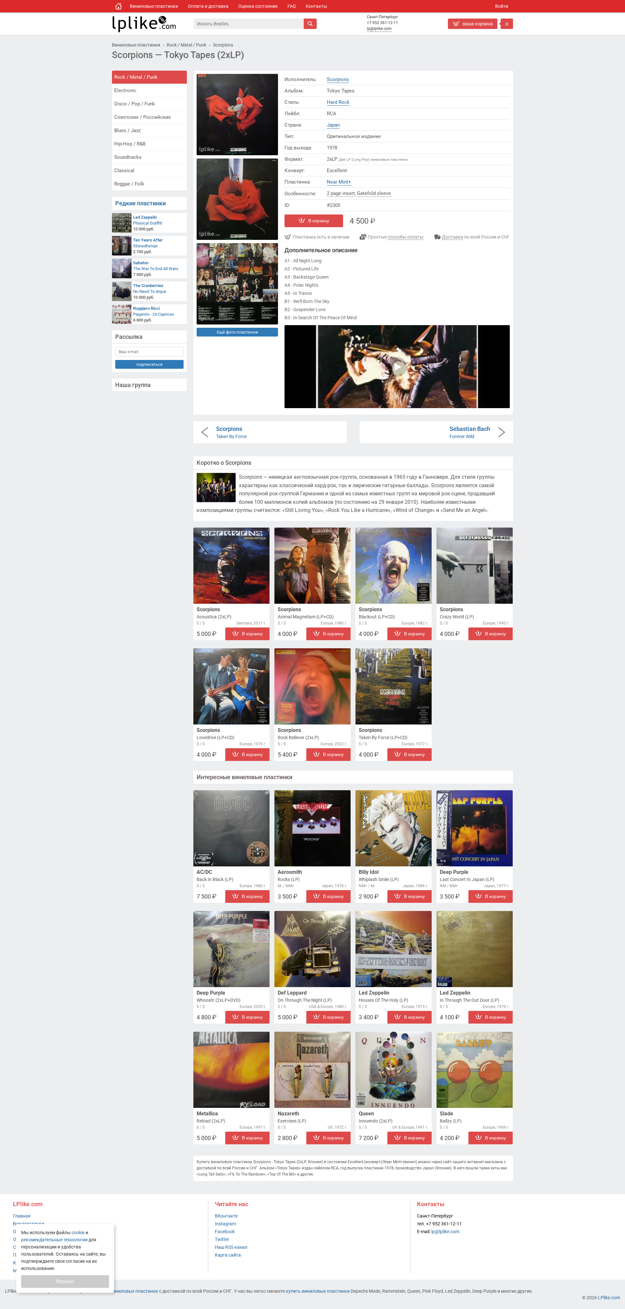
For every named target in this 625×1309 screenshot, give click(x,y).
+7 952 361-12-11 (382, 23)
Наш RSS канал (231, 1247)
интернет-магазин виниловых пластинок (114, 1291)
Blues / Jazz (127, 130)
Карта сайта (228, 1255)
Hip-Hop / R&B (130, 144)
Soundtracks (128, 157)
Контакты (316, 6)
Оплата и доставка (208, 6)
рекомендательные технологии (54, 1239)
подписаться (149, 364)
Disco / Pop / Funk (134, 104)
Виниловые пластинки (154, 6)
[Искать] (310, 24)
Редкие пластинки (140, 203)
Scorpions (338, 79)
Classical (124, 170)
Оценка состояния (258, 6)
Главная (22, 1216)
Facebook (225, 1231)
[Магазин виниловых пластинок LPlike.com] (118, 6)
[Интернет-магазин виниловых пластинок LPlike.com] (152, 24)
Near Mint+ (339, 182)
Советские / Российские (142, 117)
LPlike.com (609, 1297)
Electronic (125, 90)
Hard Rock (338, 102)
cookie (78, 1232)
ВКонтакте (226, 1216)
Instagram (225, 1223)
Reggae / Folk (129, 184)
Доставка (452, 237)
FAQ (291, 6)
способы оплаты (406, 237)
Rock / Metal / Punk (136, 77)
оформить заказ (467, 34)
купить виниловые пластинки (318, 1291)
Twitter (222, 1239)
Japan (333, 125)
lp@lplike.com (379, 28)
